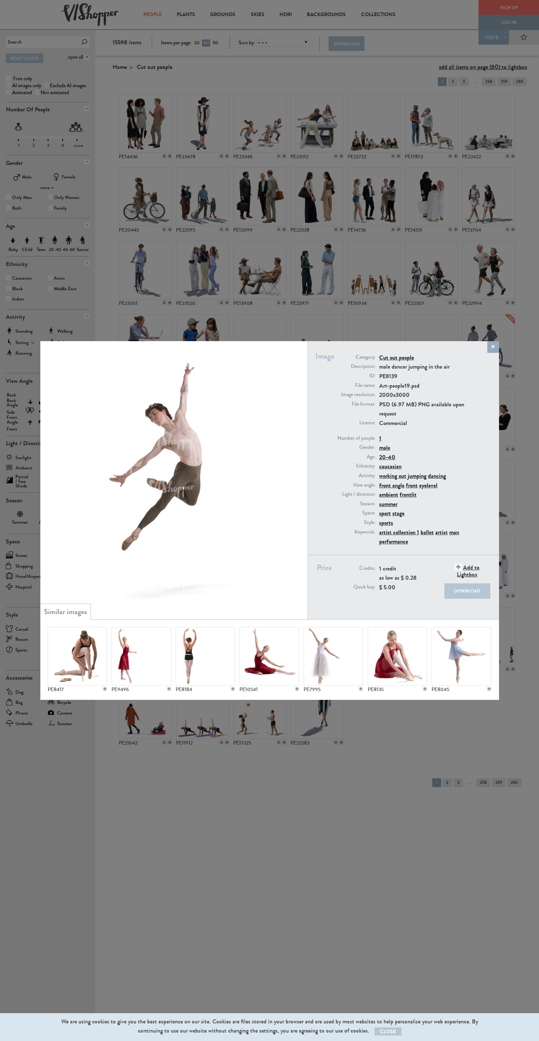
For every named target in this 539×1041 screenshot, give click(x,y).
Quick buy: (364, 587)
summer (388, 504)
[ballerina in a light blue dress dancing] (461, 656)
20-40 (387, 457)
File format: (363, 404)
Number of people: (356, 438)
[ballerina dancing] (141, 656)
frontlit (408, 494)
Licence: (367, 423)
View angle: (364, 485)
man (454, 532)
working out (392, 476)
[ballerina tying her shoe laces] (397, 656)
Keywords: (365, 532)
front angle (391, 485)
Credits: (367, 568)
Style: (369, 522)
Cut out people (396, 357)
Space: (368, 513)
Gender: (367, 447)
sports (386, 522)
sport (385, 513)
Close (388, 1032)
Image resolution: (358, 394)
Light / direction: (358, 494)
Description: (363, 366)
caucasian (390, 466)
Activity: (367, 475)
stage (398, 513)
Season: (367, 503)
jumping (417, 476)
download (467, 591)
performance (393, 541)
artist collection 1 (399, 532)
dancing (437, 476)
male (384, 447)
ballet (427, 532)
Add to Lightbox (468, 571)
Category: (365, 357)
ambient (388, 494)
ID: (372, 376)
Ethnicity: (365, 466)
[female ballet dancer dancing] (205, 656)
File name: (365, 385)
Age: (371, 457)
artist (441, 532)
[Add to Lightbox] (105, 689)
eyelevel (428, 485)
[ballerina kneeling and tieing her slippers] (77, 656)
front (412, 485)
